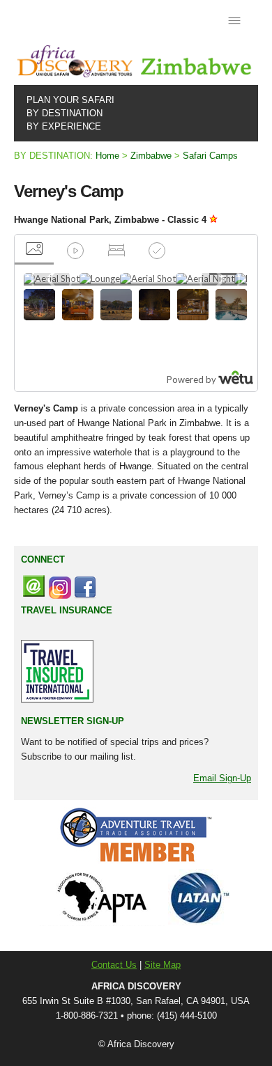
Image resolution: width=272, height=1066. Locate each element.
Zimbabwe (151, 155)
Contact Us (114, 964)
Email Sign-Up (222, 778)
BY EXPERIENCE (61, 126)
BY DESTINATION (62, 113)
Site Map (162, 964)
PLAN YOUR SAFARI (67, 100)
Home (107, 155)
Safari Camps (210, 155)
